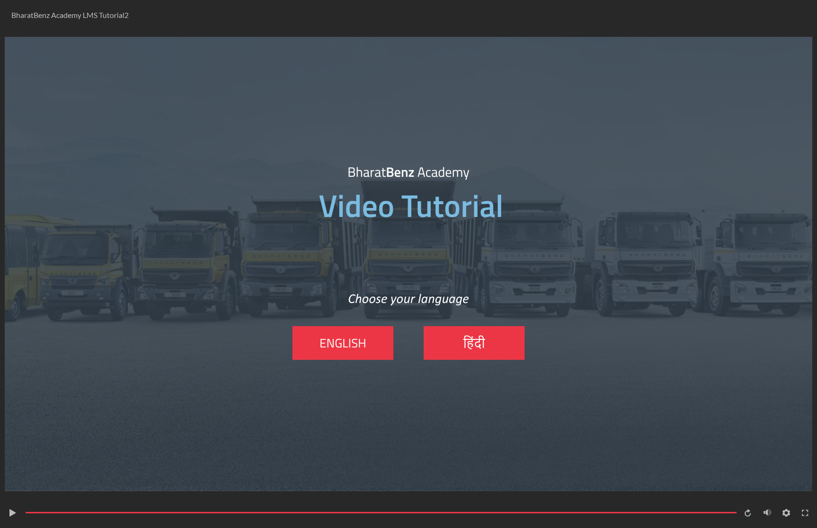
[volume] (767, 512)
